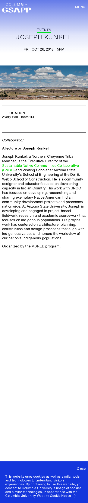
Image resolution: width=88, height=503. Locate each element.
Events (44, 30)
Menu (80, 7)
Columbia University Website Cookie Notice (38, 496)
